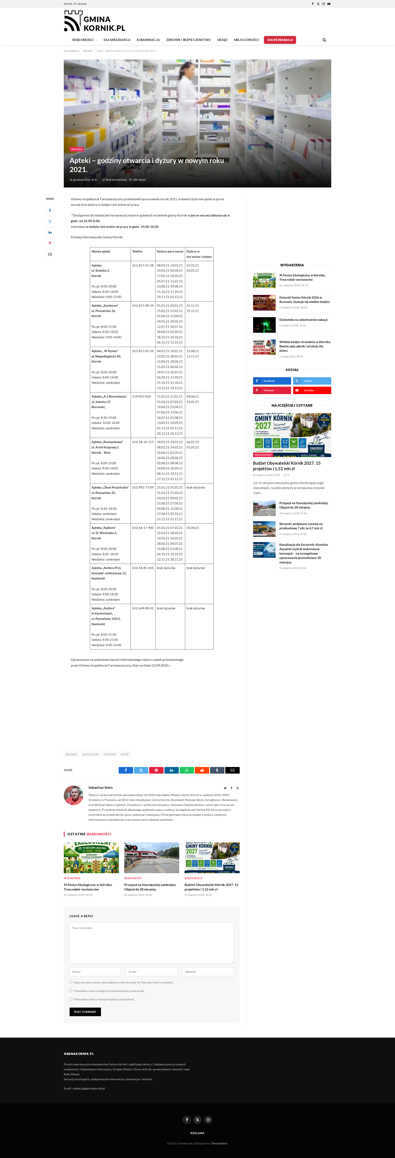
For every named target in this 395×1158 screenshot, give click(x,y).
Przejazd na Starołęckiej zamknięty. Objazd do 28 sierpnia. (150, 887)
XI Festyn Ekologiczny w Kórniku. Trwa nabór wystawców (88, 887)
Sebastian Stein (100, 788)
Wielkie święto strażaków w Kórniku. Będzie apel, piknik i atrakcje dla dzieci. (305, 346)
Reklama (197, 1133)
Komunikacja (148, 40)
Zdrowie (87, 50)
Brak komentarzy (116, 180)
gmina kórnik (90, 754)
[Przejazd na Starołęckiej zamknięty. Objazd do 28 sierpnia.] (151, 857)
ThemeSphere (219, 1143)
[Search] (324, 40)
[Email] (50, 254)
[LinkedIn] (50, 232)
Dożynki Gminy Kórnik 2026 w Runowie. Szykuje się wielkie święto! (304, 300)
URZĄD (222, 40)
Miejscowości (246, 40)
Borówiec (71, 754)
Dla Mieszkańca (117, 40)
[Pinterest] (50, 243)
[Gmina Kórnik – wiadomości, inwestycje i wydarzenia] (94, 21)
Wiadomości (133, 878)
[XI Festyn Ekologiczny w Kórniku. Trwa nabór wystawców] (91, 857)
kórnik (125, 754)
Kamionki (110, 754)
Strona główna (71, 50)
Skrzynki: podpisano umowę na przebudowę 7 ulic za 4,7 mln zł (301, 526)
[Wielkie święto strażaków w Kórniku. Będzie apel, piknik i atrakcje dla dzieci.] (264, 347)
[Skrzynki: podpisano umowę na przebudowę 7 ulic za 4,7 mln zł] (264, 529)
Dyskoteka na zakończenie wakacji (303, 319)
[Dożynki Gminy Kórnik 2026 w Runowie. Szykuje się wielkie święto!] (264, 303)
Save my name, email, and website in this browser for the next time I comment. (123, 982)
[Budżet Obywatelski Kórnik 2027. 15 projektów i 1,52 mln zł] (212, 857)
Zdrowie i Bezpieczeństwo (188, 40)
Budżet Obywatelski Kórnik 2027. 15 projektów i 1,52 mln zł (211, 887)
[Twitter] (50, 221)
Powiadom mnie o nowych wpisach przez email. (104, 999)
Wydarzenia (72, 878)
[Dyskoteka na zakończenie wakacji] (264, 325)
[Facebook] (50, 210)
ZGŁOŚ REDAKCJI (280, 40)
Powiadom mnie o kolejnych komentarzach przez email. (109, 991)
